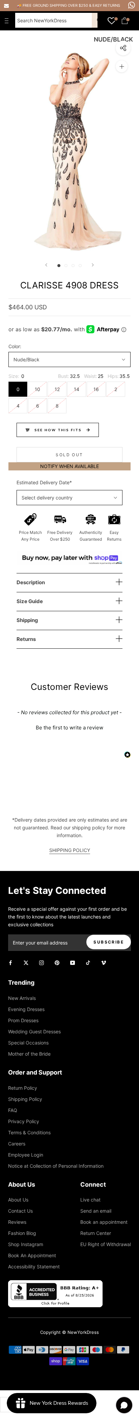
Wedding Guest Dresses (34, 1031)
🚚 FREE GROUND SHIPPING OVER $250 (53, 5)
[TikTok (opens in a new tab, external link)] (88, 962)
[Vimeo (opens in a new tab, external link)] (103, 962)
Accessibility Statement (34, 1266)
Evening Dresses (26, 1009)
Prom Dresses (23, 1020)
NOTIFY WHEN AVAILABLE (69, 466)
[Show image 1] (58, 265)
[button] (69, 726)
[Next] (93, 264)
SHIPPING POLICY (69, 850)
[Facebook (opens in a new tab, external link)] (10, 962)
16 (96, 389)
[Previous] (46, 264)
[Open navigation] (8, 20)
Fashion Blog (22, 1233)
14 (76, 389)
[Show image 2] (65, 265)
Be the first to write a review (69, 727)
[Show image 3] (73, 265)
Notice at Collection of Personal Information (56, 1166)
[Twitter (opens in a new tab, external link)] (26, 962)
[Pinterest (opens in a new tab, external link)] (57, 962)
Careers (16, 1143)
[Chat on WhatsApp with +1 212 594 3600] (131, 5)
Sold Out (69, 454)
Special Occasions (28, 1042)
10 (37, 389)
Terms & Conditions (29, 1132)
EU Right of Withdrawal (105, 1244)
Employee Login (25, 1155)
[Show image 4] (80, 265)
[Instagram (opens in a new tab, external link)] (41, 962)
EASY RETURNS (106, 5)
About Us (18, 1200)
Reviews (17, 1222)
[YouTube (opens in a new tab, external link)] (72, 962)
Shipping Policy (25, 1099)
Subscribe (108, 942)
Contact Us (20, 1211)
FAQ (12, 1110)
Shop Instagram (25, 1244)
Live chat (90, 1200)
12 (57, 389)
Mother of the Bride (29, 1054)
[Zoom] (122, 66)
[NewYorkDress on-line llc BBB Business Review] (55, 1284)
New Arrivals (22, 998)
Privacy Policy (23, 1121)
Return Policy (22, 1088)
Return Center (95, 1233)
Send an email (95, 1211)
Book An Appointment (32, 1255)
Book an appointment (104, 1222)
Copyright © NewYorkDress (69, 1332)
